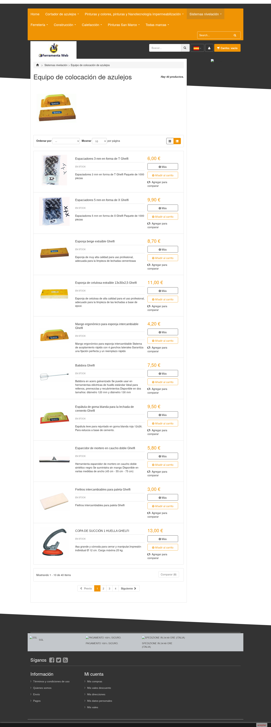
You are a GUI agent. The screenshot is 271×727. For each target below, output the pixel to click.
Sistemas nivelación (203, 15)
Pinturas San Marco (121, 26)
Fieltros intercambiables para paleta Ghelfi (103, 489)
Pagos (37, 700)
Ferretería (36, 26)
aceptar (261, 724)
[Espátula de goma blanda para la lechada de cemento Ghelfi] (54, 418)
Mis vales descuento (99, 687)
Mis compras (94, 681)
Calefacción (89, 26)
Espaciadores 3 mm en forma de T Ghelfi (101, 158)
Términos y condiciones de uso (51, 681)
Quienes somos (42, 687)
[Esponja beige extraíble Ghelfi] (54, 252)
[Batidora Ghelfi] (54, 376)
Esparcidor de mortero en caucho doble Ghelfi (105, 448)
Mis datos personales (99, 700)
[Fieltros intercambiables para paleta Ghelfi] (54, 501)
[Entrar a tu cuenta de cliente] (209, 48)
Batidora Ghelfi (85, 365)
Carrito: (229, 48)
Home (35, 13)
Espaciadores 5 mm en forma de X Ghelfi (102, 200)
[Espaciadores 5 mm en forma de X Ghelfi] (54, 211)
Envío (36, 694)
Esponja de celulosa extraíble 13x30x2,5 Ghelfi (106, 282)
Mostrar (86, 141)
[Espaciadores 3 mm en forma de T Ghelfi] (54, 170)
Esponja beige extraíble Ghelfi (95, 241)
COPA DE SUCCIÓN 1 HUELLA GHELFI (102, 530)
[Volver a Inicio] (38, 65)
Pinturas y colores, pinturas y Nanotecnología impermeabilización (131, 15)
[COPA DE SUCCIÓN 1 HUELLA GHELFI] (54, 542)
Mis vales (92, 707)
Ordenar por (43, 141)
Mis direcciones (96, 694)
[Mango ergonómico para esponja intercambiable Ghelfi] (54, 335)
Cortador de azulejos (59, 15)
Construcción (62, 26)
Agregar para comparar (157, 184)
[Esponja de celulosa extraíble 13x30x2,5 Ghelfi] (54, 294)
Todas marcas (154, 26)
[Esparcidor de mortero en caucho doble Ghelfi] (54, 459)
